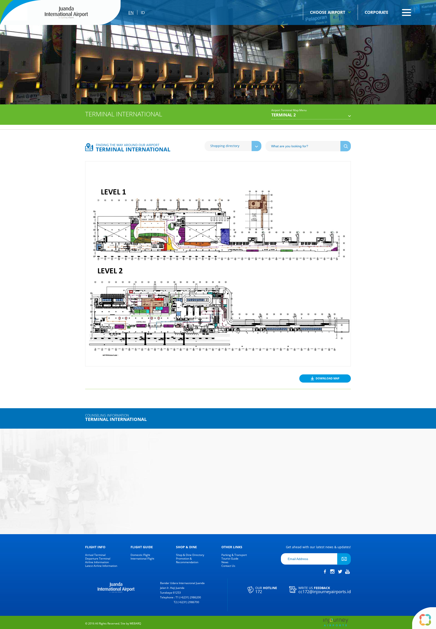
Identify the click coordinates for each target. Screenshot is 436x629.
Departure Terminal (97, 558)
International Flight (142, 558)
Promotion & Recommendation (187, 560)
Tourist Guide (229, 558)
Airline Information (97, 562)
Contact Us (228, 566)
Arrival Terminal (95, 555)
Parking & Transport (234, 555)
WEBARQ (135, 623)
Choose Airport (327, 12)
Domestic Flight (140, 555)
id (143, 12)
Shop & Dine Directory (190, 555)
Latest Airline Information (101, 566)
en (131, 12)
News (224, 562)
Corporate (376, 12)
